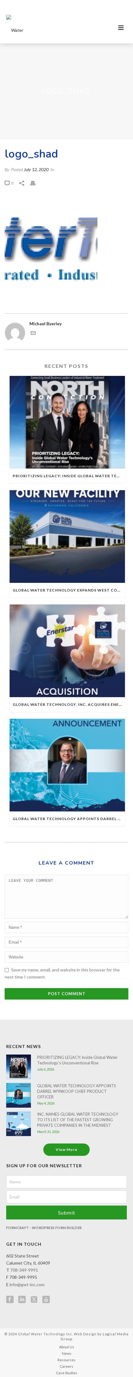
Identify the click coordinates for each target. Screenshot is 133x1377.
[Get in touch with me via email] (33, 333)
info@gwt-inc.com (27, 1284)
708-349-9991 (24, 1270)
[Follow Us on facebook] (10, 1300)
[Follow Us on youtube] (46, 1300)
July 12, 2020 (36, 169)
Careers (66, 1366)
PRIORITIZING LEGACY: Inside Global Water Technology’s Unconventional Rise (69, 476)
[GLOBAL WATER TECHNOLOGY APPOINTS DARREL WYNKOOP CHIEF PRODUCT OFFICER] (67, 765)
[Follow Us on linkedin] (22, 1300)
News (66, 1353)
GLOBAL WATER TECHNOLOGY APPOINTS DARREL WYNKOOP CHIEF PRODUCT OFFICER (69, 818)
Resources (66, 1360)
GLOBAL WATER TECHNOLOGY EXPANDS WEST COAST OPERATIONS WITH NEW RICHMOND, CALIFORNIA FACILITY (69, 590)
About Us (66, 1347)
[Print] (35, 182)
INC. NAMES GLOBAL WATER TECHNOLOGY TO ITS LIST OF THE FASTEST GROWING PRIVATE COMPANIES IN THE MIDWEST (77, 1120)
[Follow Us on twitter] (34, 1300)
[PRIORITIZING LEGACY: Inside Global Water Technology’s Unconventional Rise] (67, 422)
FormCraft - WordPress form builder (44, 1228)
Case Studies (66, 1373)
